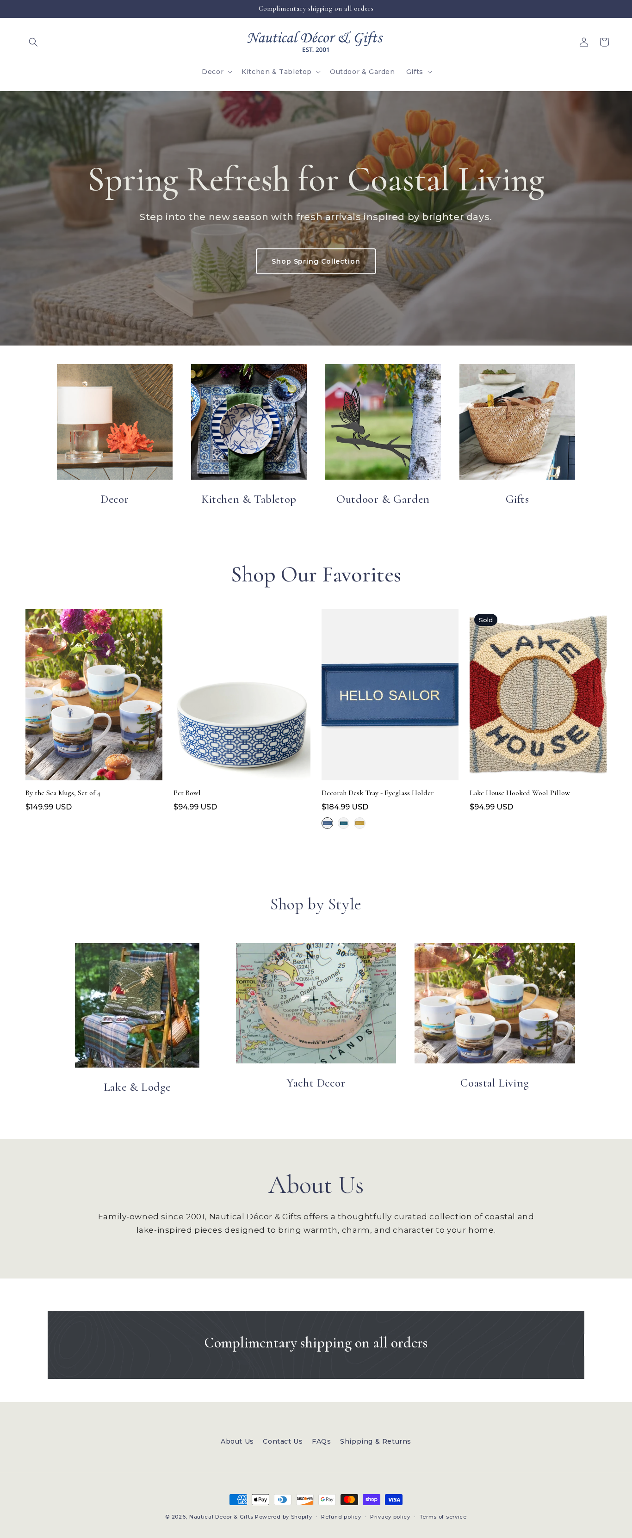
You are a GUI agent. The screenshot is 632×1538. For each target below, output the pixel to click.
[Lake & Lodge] (137, 1005)
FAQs (321, 1441)
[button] (33, 42)
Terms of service (443, 1516)
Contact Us (283, 1441)
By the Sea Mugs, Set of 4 (62, 792)
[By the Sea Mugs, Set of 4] (93, 697)
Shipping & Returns (375, 1441)
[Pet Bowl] (241, 697)
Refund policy (341, 1516)
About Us (237, 1441)
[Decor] (115, 422)
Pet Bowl (187, 792)
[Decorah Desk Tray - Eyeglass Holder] (390, 697)
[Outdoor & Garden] (383, 422)
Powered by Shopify (283, 1516)
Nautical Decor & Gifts (221, 1516)
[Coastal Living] (495, 1003)
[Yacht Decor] (316, 1003)
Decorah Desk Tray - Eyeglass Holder (378, 792)
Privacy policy (390, 1516)
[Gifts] (517, 422)
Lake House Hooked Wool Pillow (520, 792)
